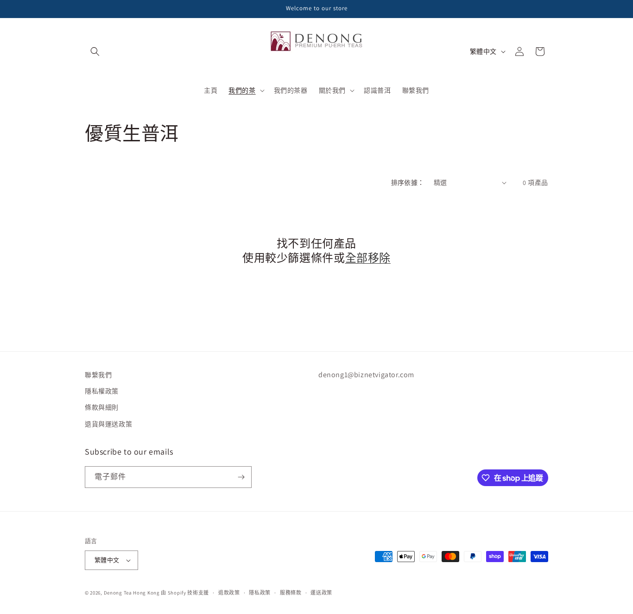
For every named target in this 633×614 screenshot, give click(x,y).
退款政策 (229, 592)
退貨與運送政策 (108, 424)
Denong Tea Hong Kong (132, 592)
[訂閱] (241, 477)
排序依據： (407, 182)
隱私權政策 (102, 391)
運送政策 (321, 592)
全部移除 (368, 258)
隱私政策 (260, 592)
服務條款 (291, 592)
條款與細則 (102, 407)
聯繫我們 (98, 375)
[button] (95, 51)
